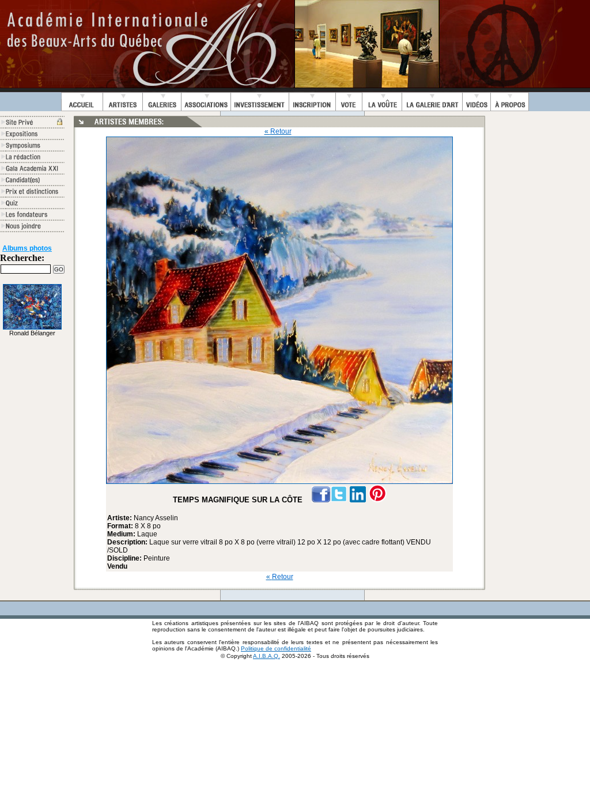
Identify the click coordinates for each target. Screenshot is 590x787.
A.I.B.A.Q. (266, 656)
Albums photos (27, 248)
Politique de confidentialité (276, 648)
